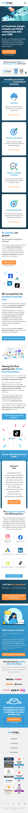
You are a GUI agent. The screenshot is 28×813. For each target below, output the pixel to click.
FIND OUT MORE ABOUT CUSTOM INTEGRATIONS (14, 597)
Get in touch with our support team (13, 654)
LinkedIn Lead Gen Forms (20, 554)
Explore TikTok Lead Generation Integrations (14, 416)
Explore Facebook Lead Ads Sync (14, 338)
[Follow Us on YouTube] (19, 804)
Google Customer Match (7, 554)
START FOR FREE (9, 51)
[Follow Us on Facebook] (3, 804)
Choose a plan (15, 502)
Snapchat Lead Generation (7, 567)
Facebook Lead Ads (20, 541)
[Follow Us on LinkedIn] (13, 804)
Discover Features (14, 114)
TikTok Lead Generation (20, 567)
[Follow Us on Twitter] (24, 804)
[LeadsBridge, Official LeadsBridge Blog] (8, 3)
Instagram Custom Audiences (7, 541)
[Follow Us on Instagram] (8, 804)
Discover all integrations (14, 576)
